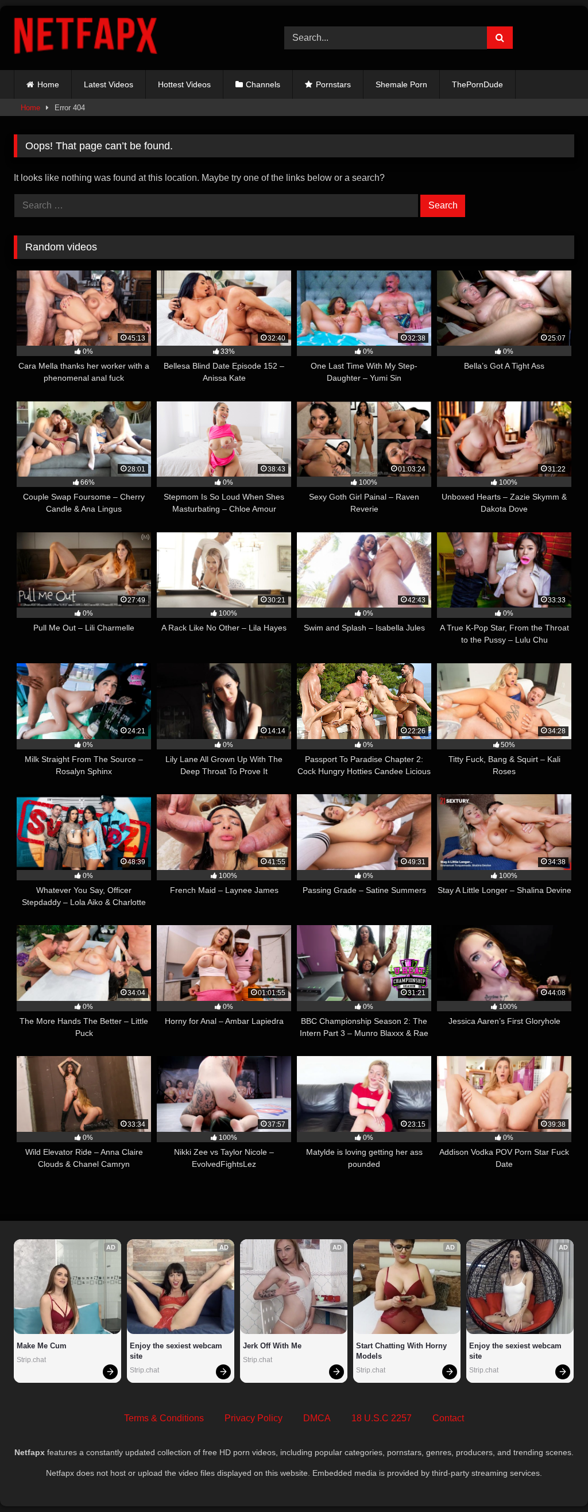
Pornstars (333, 84)
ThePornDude (477, 84)
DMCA (317, 1418)
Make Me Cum (42, 1345)
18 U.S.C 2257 (381, 1418)
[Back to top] (552, 1478)
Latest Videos (108, 84)
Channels (263, 84)
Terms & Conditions (164, 1418)
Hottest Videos (184, 84)
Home (48, 84)
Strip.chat (31, 1360)
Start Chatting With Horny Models (402, 1350)
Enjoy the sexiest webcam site (177, 1350)
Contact (448, 1418)
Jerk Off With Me (272, 1345)
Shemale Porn (401, 84)
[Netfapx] (131, 38)
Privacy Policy (254, 1418)
